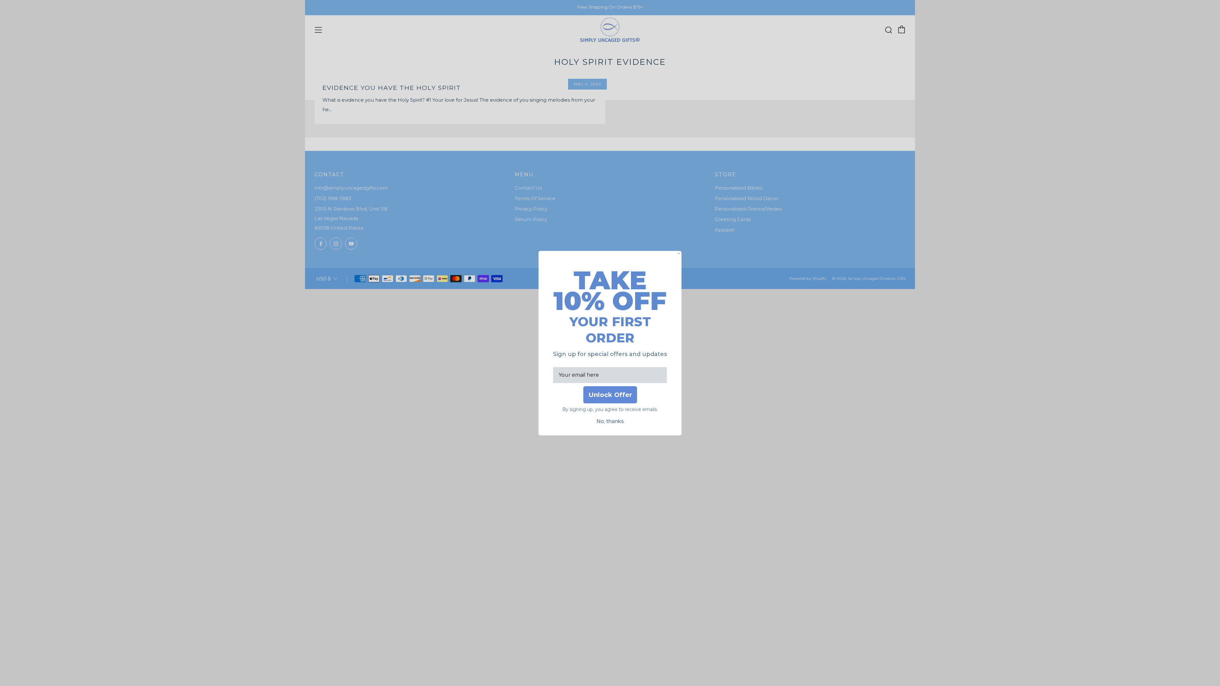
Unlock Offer (610, 395)
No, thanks (610, 421)
